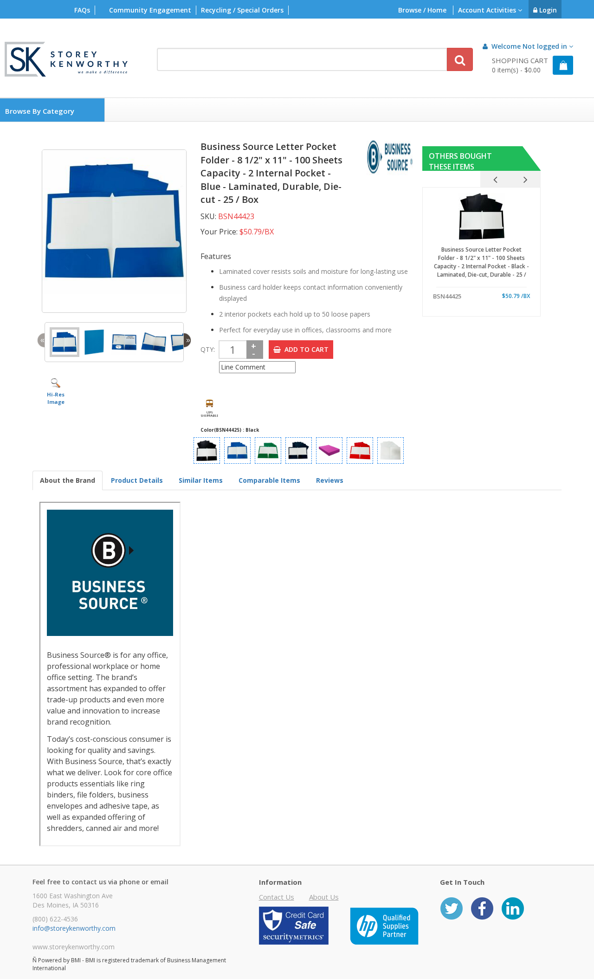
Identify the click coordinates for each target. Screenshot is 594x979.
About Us (324, 896)
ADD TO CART (305, 349)
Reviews (329, 480)
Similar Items (201, 480)
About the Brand (67, 480)
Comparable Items (269, 480)
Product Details (137, 480)
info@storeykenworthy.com (74, 928)
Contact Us (276, 896)
